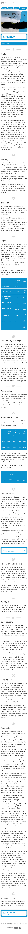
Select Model (10, 8)
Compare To (16, 8)
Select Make (4, 8)
